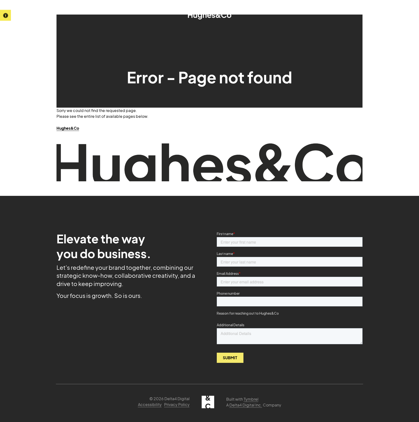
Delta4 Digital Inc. (245, 404)
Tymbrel (251, 399)
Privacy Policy (177, 404)
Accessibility (150, 404)
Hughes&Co (67, 128)
